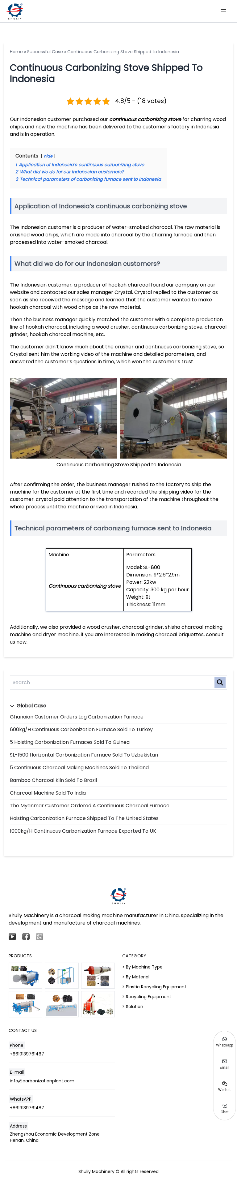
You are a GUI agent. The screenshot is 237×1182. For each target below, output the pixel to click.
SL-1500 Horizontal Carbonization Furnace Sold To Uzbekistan (84, 754)
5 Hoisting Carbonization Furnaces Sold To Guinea (70, 742)
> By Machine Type (142, 967)
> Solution (132, 1006)
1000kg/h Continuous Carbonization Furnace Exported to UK (83, 831)
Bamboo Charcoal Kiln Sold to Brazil (53, 780)
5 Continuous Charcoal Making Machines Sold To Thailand (79, 767)
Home (16, 52)
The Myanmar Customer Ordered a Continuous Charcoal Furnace (89, 805)
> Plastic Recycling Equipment (154, 987)
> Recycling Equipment (146, 997)
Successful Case (45, 52)
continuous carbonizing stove (145, 119)
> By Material (135, 977)
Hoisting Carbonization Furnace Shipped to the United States (84, 818)
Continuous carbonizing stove (84, 585)
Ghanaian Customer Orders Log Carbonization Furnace (76, 716)
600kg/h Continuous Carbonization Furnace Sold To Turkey (81, 729)
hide (48, 156)
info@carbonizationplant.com (42, 1081)
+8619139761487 (27, 1054)
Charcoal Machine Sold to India (48, 792)
